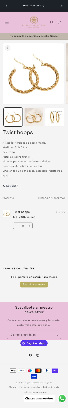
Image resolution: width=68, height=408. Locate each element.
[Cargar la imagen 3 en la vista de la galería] (54, 117)
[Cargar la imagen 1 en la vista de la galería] (13, 117)
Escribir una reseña (34, 284)
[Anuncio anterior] (6, 6)
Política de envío (51, 387)
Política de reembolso (30, 387)
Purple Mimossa (31, 382)
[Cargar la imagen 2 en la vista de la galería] (34, 117)
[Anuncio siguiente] (61, 6)
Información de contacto (35, 392)
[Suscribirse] (57, 335)
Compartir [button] (12, 186)
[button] (7, 22)
